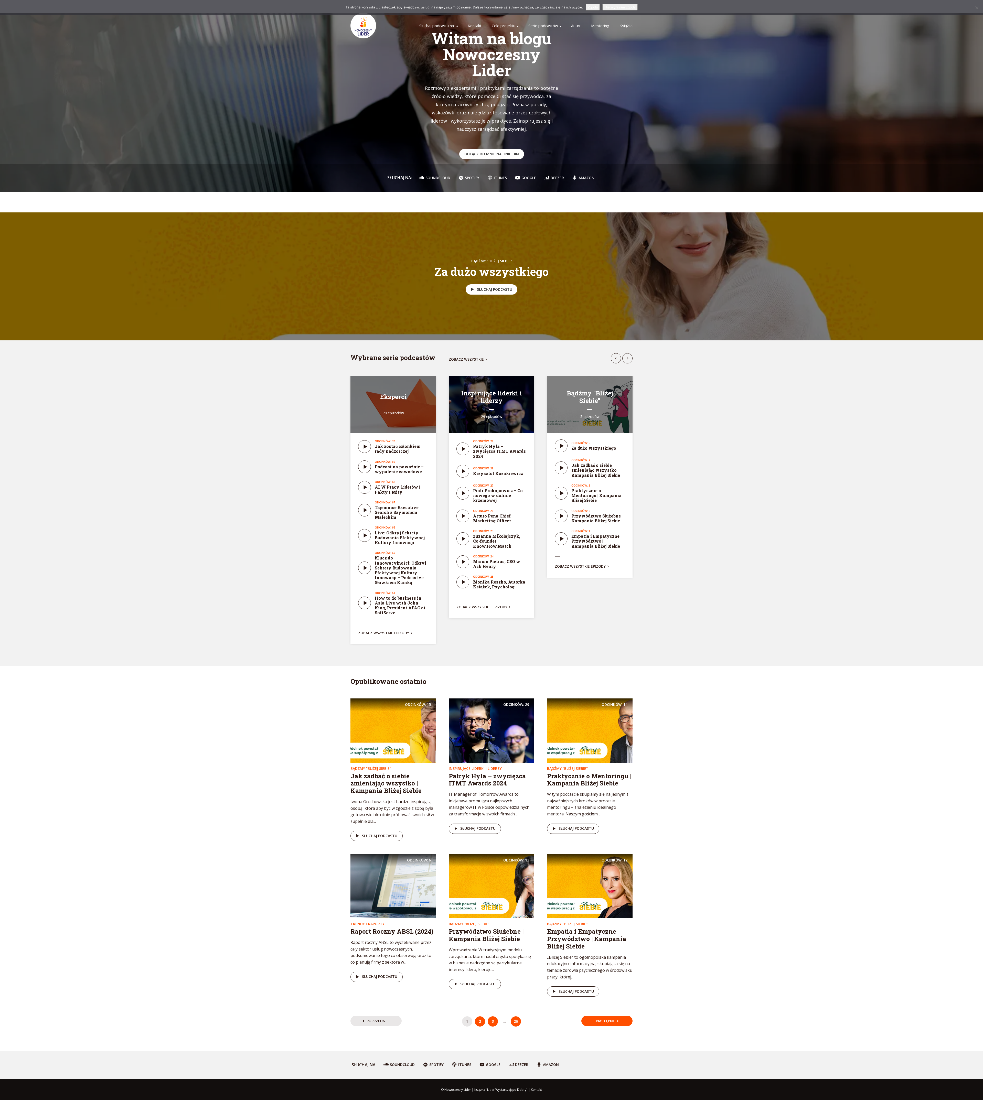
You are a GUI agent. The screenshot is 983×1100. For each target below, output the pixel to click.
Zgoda (593, 7)
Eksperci (393, 397)
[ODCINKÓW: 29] (491, 730)
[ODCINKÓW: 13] (491, 885)
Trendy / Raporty (367, 923)
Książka (626, 25)
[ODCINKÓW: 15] (393, 730)
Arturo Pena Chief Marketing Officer (492, 518)
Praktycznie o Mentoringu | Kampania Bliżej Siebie (596, 495)
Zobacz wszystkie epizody (383, 632)
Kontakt (475, 25)
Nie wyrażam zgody (620, 7)
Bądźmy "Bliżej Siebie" (491, 260)
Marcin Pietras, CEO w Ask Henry (496, 564)
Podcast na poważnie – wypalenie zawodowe (399, 469)
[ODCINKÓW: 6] (393, 885)
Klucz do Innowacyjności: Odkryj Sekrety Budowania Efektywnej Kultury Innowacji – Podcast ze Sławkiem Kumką (400, 570)
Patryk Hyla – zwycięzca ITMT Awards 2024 (499, 451)
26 (516, 1021)
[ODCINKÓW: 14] (590, 730)
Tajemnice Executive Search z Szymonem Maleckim (397, 512)
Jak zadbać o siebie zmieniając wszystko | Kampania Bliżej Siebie (595, 470)
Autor (576, 25)
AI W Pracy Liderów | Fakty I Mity (397, 489)
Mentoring (600, 25)
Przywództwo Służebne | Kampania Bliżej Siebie (597, 518)
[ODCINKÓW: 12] (590, 885)
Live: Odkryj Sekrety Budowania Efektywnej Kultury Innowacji (400, 537)
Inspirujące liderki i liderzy (491, 397)
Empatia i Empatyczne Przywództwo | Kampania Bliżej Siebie (595, 540)
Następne (605, 1020)
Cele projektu (503, 25)
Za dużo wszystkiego (491, 271)
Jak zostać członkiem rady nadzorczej (398, 449)
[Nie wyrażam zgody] (976, 7)
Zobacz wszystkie (466, 359)
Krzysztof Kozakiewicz (498, 473)
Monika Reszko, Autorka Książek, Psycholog (499, 584)
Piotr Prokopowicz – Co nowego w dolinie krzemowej (498, 495)
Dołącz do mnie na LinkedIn (491, 154)
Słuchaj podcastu (494, 289)
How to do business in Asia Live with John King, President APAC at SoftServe (400, 605)
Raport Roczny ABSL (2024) (391, 931)
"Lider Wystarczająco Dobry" (507, 1089)
